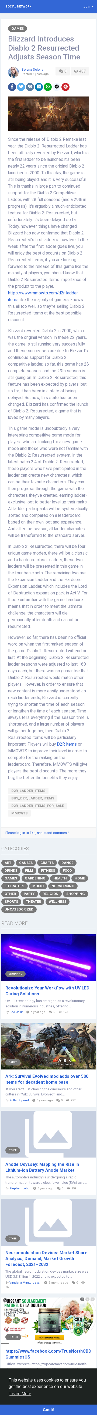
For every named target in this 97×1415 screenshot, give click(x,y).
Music (38, 886)
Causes (26, 863)
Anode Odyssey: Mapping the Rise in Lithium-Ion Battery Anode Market (42, 1167)
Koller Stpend (19, 1100)
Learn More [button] (20, 1393)
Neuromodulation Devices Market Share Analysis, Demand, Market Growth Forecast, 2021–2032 (46, 1258)
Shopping (75, 894)
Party (29, 894)
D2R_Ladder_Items (28, 791)
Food (67, 870)
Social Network (18, 6)
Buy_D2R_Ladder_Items (32, 798)
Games (17, 28)
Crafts (47, 863)
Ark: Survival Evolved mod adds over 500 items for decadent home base (46, 1079)
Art (8, 863)
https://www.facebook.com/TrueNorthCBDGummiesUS (48, 1354)
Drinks (11, 870)
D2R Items (67, 744)
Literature (15, 886)
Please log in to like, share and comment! (37, 833)
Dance (67, 863)
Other (10, 894)
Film (29, 870)
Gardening (35, 878)
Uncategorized (19, 909)
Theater (33, 902)
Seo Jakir (16, 1012)
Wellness (57, 902)
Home (80, 878)
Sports (11, 902)
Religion (50, 894)
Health (60, 878)
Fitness (48, 870)
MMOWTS (19, 813)
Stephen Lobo (19, 1188)
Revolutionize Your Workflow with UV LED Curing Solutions (47, 990)
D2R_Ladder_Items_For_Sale (37, 806)
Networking (62, 886)
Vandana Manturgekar (25, 1282)
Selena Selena (32, 69)
